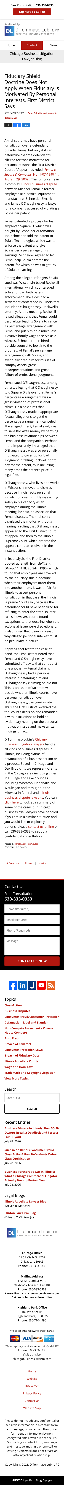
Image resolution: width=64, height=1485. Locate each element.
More (53, 45)
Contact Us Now (32, 961)
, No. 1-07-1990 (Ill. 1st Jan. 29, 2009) (31, 174)
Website (32, 1379)
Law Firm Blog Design (32, 1480)
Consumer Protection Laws (23, 1050)
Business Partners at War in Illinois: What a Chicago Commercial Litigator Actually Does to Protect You (30, 1176)
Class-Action (13, 1005)
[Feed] (51, 985)
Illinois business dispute (39, 184)
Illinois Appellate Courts (26, 843)
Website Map (32, 1408)
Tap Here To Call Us (32, 12)
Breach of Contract (17, 1044)
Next (43, 862)
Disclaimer (32, 1386)
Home (11, 45)
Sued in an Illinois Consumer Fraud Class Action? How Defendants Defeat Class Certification (31, 1154)
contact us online (41, 826)
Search (32, 1109)
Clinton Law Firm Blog (20, 1213)
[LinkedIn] (22, 985)
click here (11, 802)
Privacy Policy (32, 1393)
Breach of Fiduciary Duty (21, 1055)
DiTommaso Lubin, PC (44, 1465)
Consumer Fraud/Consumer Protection (32, 1017)
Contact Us (32, 1401)
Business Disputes (17, 1011)
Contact (32, 45)
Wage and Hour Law (18, 1067)
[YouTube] (41, 985)
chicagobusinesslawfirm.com (32, 1359)
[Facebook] (13, 985)
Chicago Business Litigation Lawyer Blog (32, 29)
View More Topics (16, 1078)
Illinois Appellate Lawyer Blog (25, 1201)
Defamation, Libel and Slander (26, 1022)
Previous (12, 862)
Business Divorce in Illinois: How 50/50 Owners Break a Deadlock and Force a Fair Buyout (31, 1132)
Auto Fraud (12, 1038)
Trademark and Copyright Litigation (29, 1073)
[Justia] (32, 985)
